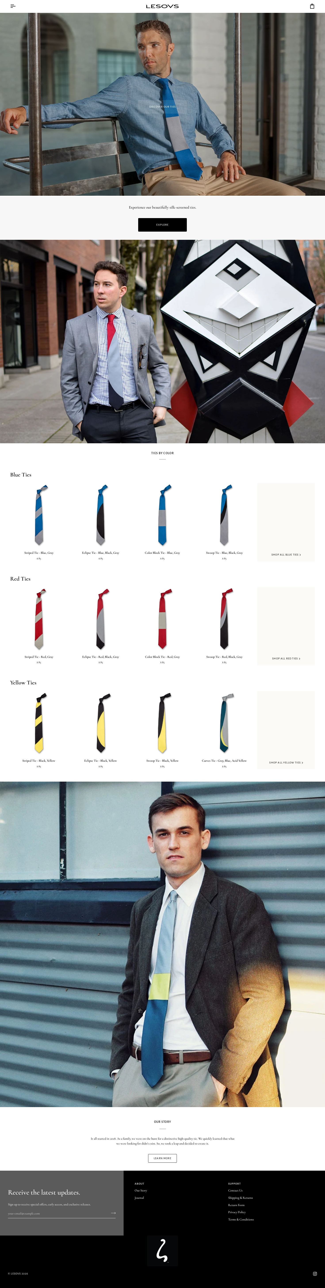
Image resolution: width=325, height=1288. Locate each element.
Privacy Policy (237, 1212)
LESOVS (16, 1273)
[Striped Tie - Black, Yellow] (39, 723)
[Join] (112, 1212)
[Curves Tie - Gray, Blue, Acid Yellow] (224, 723)
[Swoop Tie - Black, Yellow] (162, 723)
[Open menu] (16, 6)
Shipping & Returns (240, 1198)
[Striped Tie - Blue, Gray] (39, 515)
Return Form (236, 1205)
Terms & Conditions (241, 1219)
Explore (162, 224)
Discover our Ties (162, 106)
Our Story (141, 1190)
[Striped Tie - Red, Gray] (39, 619)
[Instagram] (315, 1274)
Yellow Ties (23, 682)
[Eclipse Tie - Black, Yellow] (101, 723)
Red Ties (20, 578)
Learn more (162, 1158)
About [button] (139, 1183)
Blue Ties (20, 474)
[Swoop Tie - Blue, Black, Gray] (224, 515)
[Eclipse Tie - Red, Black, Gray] (101, 619)
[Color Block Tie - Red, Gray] (162, 619)
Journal (139, 1198)
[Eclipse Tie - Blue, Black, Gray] (101, 515)
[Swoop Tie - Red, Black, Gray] (224, 619)
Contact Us (235, 1190)
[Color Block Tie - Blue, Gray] (162, 515)
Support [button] (234, 1183)
